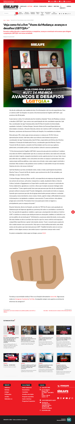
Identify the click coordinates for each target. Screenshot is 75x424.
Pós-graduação (54, 13)
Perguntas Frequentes (28, 401)
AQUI (44, 233)
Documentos (25, 389)
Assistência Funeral (48, 13)
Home (4, 20)
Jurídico (50, 6)
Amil (47, 16)
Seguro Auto (38, 13)
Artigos (36, 6)
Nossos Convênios (26, 13)
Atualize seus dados (28, 394)
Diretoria (56, 6)
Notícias (29, 6)
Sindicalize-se (8, 399)
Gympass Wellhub (33, 13)
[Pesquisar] (17, 13)
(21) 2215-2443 (46, 387)
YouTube (32, 299)
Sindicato (7, 387)
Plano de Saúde (42, 13)
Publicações (42, 6)
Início (17, 6)
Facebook (25, 299)
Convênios (25, 392)
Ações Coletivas (26, 399)
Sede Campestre (20, 13)
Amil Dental (47, 18)
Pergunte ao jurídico (28, 396)
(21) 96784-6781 (46, 410)
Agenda (69, 6)
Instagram (18, 299)
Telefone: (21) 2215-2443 (8, 1)
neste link (53, 296)
